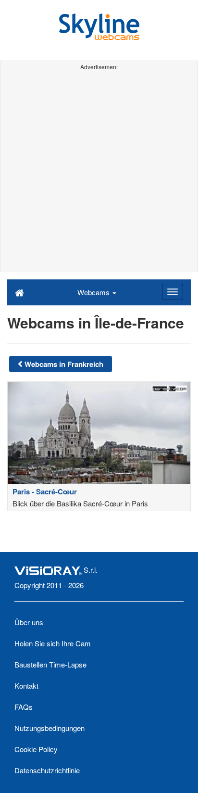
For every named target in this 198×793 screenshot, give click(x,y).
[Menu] (172, 292)
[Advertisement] (99, 173)
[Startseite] (19, 292)
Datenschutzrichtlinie (47, 770)
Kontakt (26, 685)
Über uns (28, 622)
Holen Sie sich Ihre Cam (52, 643)
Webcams (94, 292)
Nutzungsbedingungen (49, 728)
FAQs (23, 707)
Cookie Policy (36, 749)
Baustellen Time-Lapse (50, 664)
